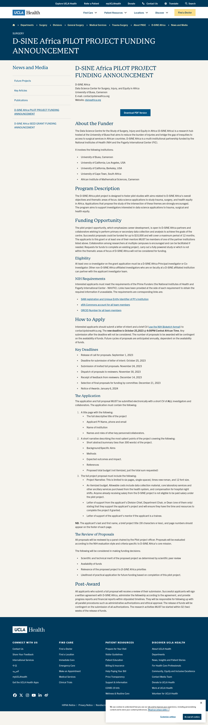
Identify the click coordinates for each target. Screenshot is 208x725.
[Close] (201, 703)
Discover (159, 12)
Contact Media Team (162, 676)
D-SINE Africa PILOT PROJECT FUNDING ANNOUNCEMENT (36, 111)
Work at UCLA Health (162, 687)
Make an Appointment (70, 671)
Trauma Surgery (120, 24)
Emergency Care (67, 665)
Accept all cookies (192, 717)
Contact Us (152, 3)
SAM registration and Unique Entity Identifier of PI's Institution (115, 299)
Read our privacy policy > (159, 709)
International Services (23, 659)
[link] (15, 695)
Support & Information (116, 682)
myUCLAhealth (113, 3)
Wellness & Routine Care (117, 693)
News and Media (179, 24)
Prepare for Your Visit (116, 648)
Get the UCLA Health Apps (26, 682)
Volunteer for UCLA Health (165, 693)
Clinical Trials (65, 682)
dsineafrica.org (93, 99)
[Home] (14, 25)
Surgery (43, 24)
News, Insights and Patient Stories (168, 659)
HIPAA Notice (68, 705)
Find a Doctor (185, 12)
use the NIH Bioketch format (164, 326)
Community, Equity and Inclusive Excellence (173, 671)
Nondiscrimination (105, 705)
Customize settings (168, 716)
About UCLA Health (161, 648)
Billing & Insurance (115, 665)
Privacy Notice (85, 705)
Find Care (88, 12)
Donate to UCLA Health (163, 682)
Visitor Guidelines (114, 654)
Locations (139, 12)
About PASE (140, 24)
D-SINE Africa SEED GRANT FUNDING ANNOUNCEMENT (35, 125)
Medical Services (97, 24)
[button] (66, 3)
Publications (21, 100)
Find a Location (66, 654)
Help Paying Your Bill (116, 671)
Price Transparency (115, 676)
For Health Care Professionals (166, 665)
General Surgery (76, 24)
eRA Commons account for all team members (105, 304)
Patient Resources (113, 12)
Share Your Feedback (23, 654)
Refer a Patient (91, 3)
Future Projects (22, 80)
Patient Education (114, 659)
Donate (131, 3)
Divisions (57, 24)
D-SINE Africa (158, 24)
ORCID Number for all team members (101, 310)
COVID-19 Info (113, 687)
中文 (15, 665)
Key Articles (20, 90)
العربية (16, 671)
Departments (27, 24)
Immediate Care (66, 659)
